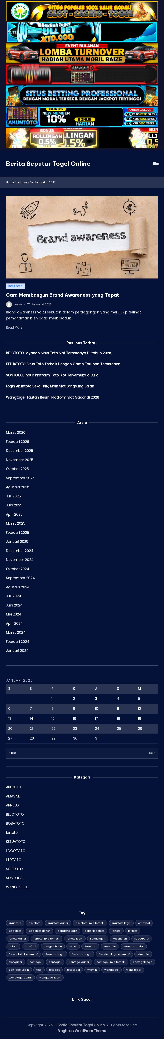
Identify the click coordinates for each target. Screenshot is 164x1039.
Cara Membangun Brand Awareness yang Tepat (62, 295)
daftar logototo (94, 931)
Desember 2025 (19, 450)
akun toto (15, 923)
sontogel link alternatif (111, 962)
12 (139, 708)
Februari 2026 (17, 441)
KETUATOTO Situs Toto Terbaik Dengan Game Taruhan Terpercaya (63, 364)
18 (118, 718)
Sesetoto (90, 946)
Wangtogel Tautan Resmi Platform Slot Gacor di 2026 (52, 397)
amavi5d (144, 923)
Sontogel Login (142, 962)
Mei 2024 (13, 614)
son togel (55, 962)
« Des (13, 753)
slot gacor (15, 962)
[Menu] (155, 163)
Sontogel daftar (79, 962)
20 (10, 728)
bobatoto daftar (39, 931)
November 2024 (20, 559)
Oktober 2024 (17, 569)
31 (96, 738)
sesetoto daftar (134, 946)
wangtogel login (50, 977)
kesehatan (120, 939)
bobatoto (15, 931)
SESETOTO (14, 869)
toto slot (54, 970)
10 (96, 708)
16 (74, 718)
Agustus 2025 (17, 487)
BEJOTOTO (15, 814)
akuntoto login (121, 923)
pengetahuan (53, 946)
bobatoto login (67, 931)
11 (118, 708)
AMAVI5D (13, 796)
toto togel (73, 970)
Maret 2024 (16, 632)
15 (52, 718)
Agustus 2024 (18, 587)
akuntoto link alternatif (90, 923)
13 (9, 718)
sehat (73, 946)
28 (32, 738)
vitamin (92, 970)
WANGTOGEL (16, 887)
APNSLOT (13, 805)
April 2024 (14, 623)
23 (75, 728)
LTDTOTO (13, 859)
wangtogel (111, 970)
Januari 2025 (17, 541)
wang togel (133, 970)
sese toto (110, 946)
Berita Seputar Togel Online (48, 163)
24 (97, 728)
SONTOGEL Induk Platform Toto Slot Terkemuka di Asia (52, 375)
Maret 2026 (15, 432)
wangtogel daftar (20, 977)
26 (140, 728)
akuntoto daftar (58, 923)
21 (31, 728)
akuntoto (34, 923)
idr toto (132, 931)
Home (10, 182)
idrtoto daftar (17, 939)
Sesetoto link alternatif (23, 954)
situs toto (143, 954)
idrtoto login (75, 939)
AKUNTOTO (15, 787)
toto (39, 970)
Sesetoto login (54, 954)
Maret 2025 (15, 523)
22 (53, 728)
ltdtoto (13, 946)
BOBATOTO (15, 286)
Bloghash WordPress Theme (82, 1030)
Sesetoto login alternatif (114, 954)
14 (31, 718)
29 (53, 738)
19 (139, 718)
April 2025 (14, 514)
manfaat (30, 946)
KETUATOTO (16, 841)
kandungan (97, 939)
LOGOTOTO (15, 850)
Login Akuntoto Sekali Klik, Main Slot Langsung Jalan (50, 386)
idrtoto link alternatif (46, 939)
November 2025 (19, 459)
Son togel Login (19, 970)
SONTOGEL (15, 878)
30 (75, 738)
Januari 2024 (17, 650)
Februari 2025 (17, 532)
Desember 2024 (19, 550)
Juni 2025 (14, 505)
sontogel (35, 962)
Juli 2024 (13, 596)
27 (10, 738)
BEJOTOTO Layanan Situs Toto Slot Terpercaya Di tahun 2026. (59, 353)
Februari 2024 (17, 641)
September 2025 (20, 478)
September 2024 (20, 578)
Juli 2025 (13, 496)
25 (119, 728)
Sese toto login (81, 954)
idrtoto (12, 832)
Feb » (151, 753)
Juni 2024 (14, 605)
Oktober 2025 (17, 468)
